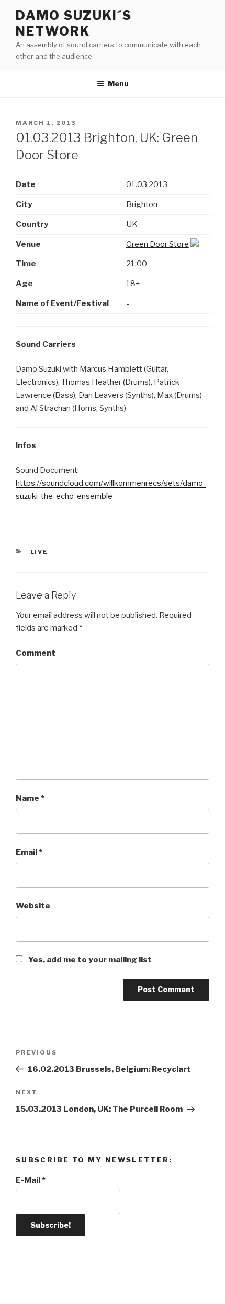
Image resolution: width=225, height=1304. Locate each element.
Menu (118, 83)
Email (29, 852)
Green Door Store (157, 244)
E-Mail (31, 1180)
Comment (35, 653)
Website (33, 905)
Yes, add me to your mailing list (89, 959)
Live (39, 552)
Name (30, 798)
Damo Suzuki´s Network (74, 23)
